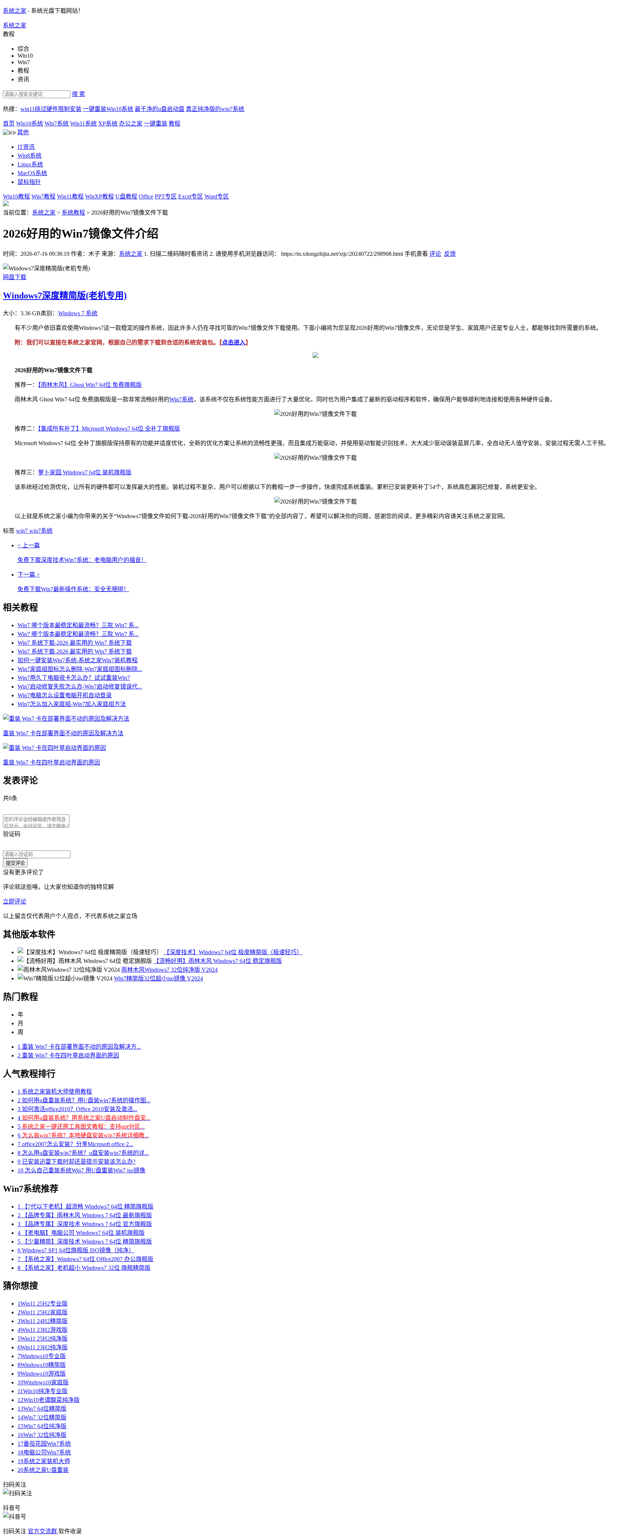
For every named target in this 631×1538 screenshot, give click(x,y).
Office (146, 196)
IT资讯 (26, 147)
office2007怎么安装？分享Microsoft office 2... (75, 1144)
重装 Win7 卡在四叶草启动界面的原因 (68, 1055)
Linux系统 (30, 164)
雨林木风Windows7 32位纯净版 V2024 (169, 970)
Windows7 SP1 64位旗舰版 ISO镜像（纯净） (76, 1250)
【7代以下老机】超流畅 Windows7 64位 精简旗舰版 (85, 1206)
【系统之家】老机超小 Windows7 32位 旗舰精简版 (84, 1268)
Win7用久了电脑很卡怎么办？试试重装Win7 (74, 678)
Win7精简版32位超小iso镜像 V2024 (158, 978)
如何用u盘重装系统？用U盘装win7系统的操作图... (84, 1100)
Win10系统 (29, 123)
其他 (23, 132)
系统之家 (14, 11)
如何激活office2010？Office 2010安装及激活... (77, 1109)
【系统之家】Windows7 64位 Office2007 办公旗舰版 (85, 1259)
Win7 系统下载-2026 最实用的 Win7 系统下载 (75, 643)
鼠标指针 (29, 182)
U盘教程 (126, 196)
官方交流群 (43, 1531)
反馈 (450, 254)
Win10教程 (16, 196)
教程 (174, 123)
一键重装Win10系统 (108, 109)
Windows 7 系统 (77, 313)
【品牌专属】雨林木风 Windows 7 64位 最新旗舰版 (85, 1215)
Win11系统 (83, 123)
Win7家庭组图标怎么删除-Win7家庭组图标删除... (80, 669)
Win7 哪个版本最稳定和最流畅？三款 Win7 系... (78, 625)
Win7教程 (43, 196)
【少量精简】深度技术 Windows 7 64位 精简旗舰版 (85, 1241)
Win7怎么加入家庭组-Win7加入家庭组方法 (72, 704)
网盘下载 (14, 277)
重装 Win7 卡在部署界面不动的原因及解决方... (79, 1047)
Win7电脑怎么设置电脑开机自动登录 (65, 695)
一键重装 (155, 123)
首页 (9, 123)
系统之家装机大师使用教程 (55, 1091)
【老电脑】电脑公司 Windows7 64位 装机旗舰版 (81, 1233)
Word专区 (216, 196)
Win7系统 (57, 123)
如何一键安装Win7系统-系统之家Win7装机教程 (78, 660)
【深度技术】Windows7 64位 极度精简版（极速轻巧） (233, 952)
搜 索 (78, 94)
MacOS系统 (32, 173)
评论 (435, 254)
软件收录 (70, 1531)
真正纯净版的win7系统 (215, 109)
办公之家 (130, 123)
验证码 (11, 834)
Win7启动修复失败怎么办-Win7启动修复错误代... (80, 686)
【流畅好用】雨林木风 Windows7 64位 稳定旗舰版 (217, 961)
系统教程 (73, 212)
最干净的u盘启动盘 (159, 109)
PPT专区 (166, 196)
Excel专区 (190, 196)
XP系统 (108, 123)
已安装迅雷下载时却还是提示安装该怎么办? (76, 1162)
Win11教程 (70, 196)
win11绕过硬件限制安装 (50, 109)
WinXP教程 (99, 196)
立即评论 (14, 901)
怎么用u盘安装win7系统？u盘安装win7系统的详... (83, 1153)
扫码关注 (15, 1531)
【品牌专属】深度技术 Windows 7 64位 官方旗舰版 (85, 1224)
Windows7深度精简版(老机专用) (65, 295)
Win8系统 (30, 156)
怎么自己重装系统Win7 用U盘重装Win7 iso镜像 (81, 1170)
